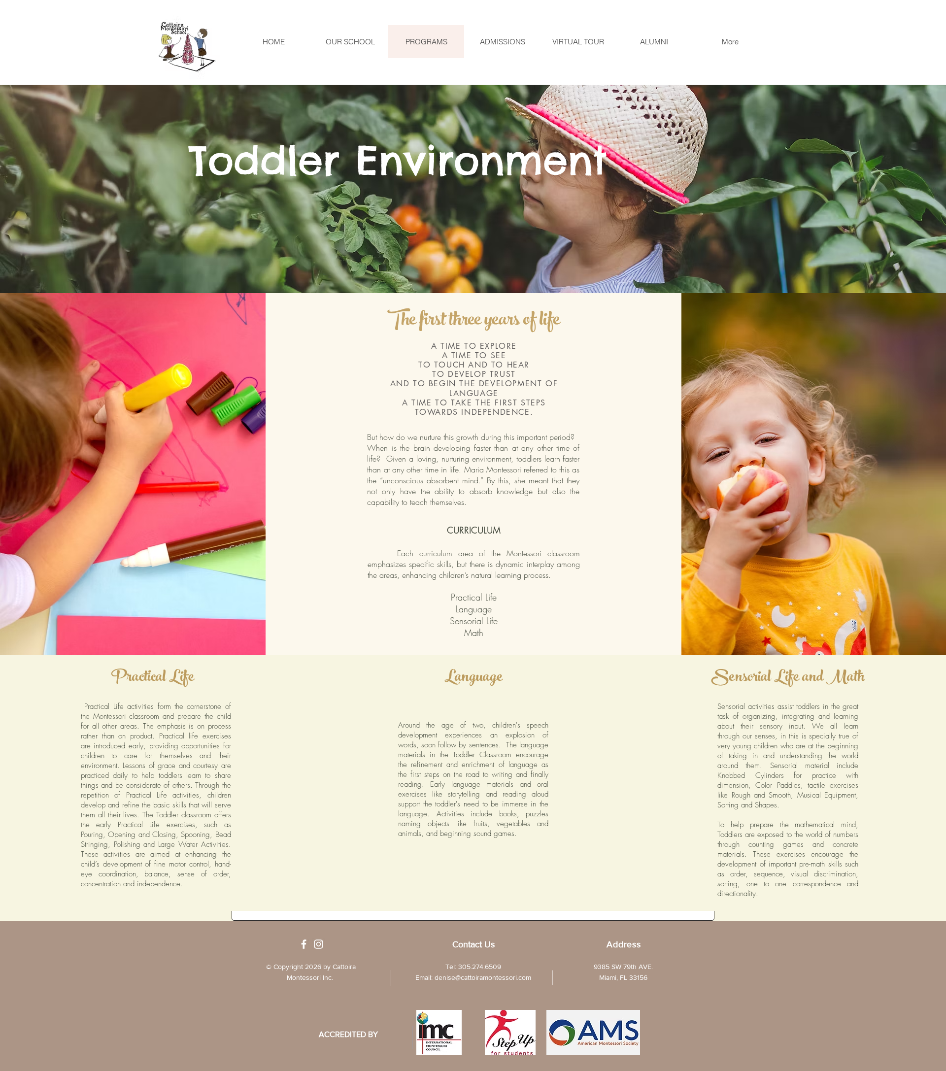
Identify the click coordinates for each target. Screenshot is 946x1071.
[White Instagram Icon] (318, 944)
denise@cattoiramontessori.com (483, 977)
